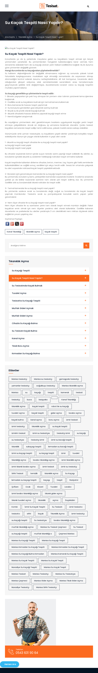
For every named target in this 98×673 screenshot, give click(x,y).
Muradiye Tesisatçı (20, 587)
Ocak (28, 486)
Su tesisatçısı (40, 520)
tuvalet (76, 453)
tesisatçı (16, 399)
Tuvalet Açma (19, 293)
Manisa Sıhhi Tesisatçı (46, 587)
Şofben (15, 486)
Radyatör (74, 480)
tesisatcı (16, 513)
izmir (63, 453)
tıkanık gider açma (53, 493)
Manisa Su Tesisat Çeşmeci (53, 527)
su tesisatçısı (18, 439)
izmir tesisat (72, 419)
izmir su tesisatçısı (41, 433)
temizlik (34, 473)
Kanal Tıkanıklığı (14, 231)
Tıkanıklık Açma (25, 37)
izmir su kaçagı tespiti (22, 453)
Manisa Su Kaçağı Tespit (53, 540)
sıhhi (29, 513)
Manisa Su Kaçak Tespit (52, 560)
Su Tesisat (78, 527)
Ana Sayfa (10, 37)
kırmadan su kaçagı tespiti (24, 480)
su (26, 392)
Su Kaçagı (70, 473)
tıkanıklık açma (33, 231)
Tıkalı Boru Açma (20, 345)
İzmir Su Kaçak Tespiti (35, 506)
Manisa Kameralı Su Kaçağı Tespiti (67, 553)
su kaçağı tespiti (19, 520)
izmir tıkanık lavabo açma (23, 466)
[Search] (86, 245)
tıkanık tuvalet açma (21, 500)
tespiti (51, 392)
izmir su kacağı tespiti (61, 439)
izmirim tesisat (19, 433)
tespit (60, 480)
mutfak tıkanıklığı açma (22, 527)
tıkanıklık (15, 446)
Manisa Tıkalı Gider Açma (71, 580)
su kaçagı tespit (46, 453)
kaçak (41, 513)
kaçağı (37, 392)
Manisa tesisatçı (19, 379)
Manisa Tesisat (19, 574)
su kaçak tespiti (59, 426)
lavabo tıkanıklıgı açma (43, 460)
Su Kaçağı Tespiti (21, 270)
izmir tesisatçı (18, 426)
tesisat (79, 392)
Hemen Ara (10, 664)
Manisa (15, 392)
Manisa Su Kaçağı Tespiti (23, 540)
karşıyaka (43, 399)
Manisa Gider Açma (43, 580)
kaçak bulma (18, 419)
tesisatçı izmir (37, 439)
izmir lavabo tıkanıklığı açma (25, 493)
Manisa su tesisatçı (43, 379)
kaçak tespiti (51, 231)
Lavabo (68, 486)
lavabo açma (75, 413)
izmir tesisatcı (75, 506)
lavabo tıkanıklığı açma (64, 520)
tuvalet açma (18, 413)
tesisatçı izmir (63, 433)
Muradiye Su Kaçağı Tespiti (24, 567)
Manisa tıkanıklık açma (72, 385)
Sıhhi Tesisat (17, 473)
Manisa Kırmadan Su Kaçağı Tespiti (28, 547)
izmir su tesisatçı (69, 466)
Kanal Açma (18, 338)
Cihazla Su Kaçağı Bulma (25, 323)
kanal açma (36, 419)
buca (29, 399)
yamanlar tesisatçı (20, 385)
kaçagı (47, 480)
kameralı (65, 392)
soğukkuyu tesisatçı (45, 385)
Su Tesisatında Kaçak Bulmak (27, 285)
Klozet (40, 486)
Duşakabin (70, 500)
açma (55, 500)
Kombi (15, 506)
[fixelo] (49, 5)
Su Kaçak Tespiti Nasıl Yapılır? (27, 278)
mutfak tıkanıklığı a (43, 533)
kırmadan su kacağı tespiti (60, 446)
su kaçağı (81, 433)
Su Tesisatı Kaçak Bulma (24, 330)
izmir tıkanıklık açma (71, 460)
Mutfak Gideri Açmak (23, 308)
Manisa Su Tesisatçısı (65, 574)
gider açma (56, 413)
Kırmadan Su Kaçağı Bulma (26, 353)
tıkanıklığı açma (19, 460)
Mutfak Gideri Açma (22, 315)
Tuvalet (54, 486)
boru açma (54, 419)
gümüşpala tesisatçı (69, 379)
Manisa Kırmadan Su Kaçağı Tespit (68, 547)
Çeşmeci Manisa (66, 533)
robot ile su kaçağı (60, 406)
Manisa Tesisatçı (40, 574)
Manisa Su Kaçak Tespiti (23, 560)
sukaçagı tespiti (33, 446)
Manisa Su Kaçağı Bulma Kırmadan (28, 553)
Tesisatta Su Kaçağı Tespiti (26, 300)
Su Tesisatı (57, 506)
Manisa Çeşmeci (19, 580)
